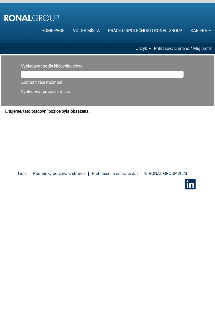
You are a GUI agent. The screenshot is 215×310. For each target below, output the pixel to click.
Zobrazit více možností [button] (42, 82)
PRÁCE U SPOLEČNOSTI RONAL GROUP (145, 30)
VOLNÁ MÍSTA (86, 30)
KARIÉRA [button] (199, 30)
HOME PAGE (52, 30)
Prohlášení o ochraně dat (115, 173)
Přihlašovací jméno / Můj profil (182, 48)
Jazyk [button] (142, 48)
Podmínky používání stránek (59, 173)
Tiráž (22, 173)
